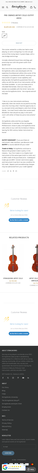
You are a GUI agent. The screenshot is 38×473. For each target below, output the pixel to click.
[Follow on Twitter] (8, 378)
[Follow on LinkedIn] (28, 378)
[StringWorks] (5, 467)
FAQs (4, 394)
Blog (3, 390)
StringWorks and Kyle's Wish (12, 404)
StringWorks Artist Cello (13, 278)
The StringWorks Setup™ (10, 400)
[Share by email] (16, 171)
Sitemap (5, 430)
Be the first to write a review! (19, 220)
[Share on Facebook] (8, 171)
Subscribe (8, 453)
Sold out (19, 43)
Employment (6, 407)
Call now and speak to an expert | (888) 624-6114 (19, 1)
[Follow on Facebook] (3, 378)
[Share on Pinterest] (13, 171)
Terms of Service (7, 420)
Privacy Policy (7, 423)
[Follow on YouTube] (23, 378)
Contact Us (6, 410)
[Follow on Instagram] (13, 378)
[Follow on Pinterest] (18, 378)
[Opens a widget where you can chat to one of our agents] (30, 469)
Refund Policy (6, 426)
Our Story (5, 387)
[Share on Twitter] (10, 171)
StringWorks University (10, 397)
